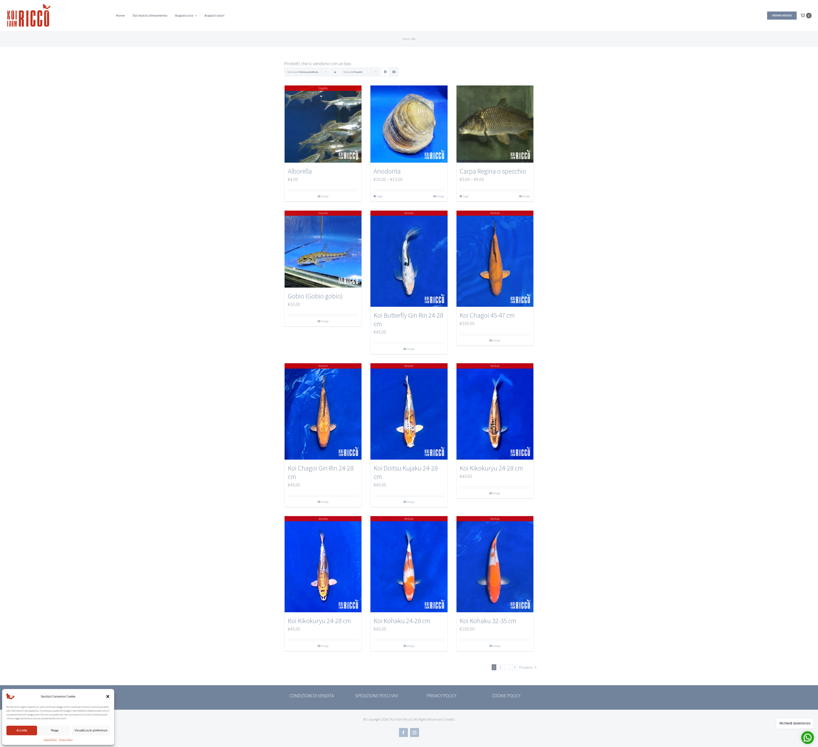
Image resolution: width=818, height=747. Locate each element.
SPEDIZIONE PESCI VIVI (376, 696)
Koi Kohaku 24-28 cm (402, 621)
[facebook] (403, 732)
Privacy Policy (66, 739)
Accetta (21, 730)
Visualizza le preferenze (91, 730)
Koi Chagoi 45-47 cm (487, 315)
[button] (108, 696)
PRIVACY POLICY (441, 696)
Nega (54, 730)
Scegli (380, 196)
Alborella (300, 171)
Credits (449, 719)
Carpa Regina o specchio (493, 171)
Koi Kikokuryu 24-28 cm (491, 468)
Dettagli (325, 196)
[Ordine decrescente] (335, 72)
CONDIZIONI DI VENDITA (311, 696)
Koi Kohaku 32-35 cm (488, 621)
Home (406, 39)
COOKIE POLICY (506, 696)
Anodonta (387, 171)
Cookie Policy (50, 739)
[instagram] (414, 732)
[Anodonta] (408, 123)
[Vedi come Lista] (394, 72)
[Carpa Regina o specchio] (495, 123)
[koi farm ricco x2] (29, 6)
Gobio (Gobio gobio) (315, 296)
